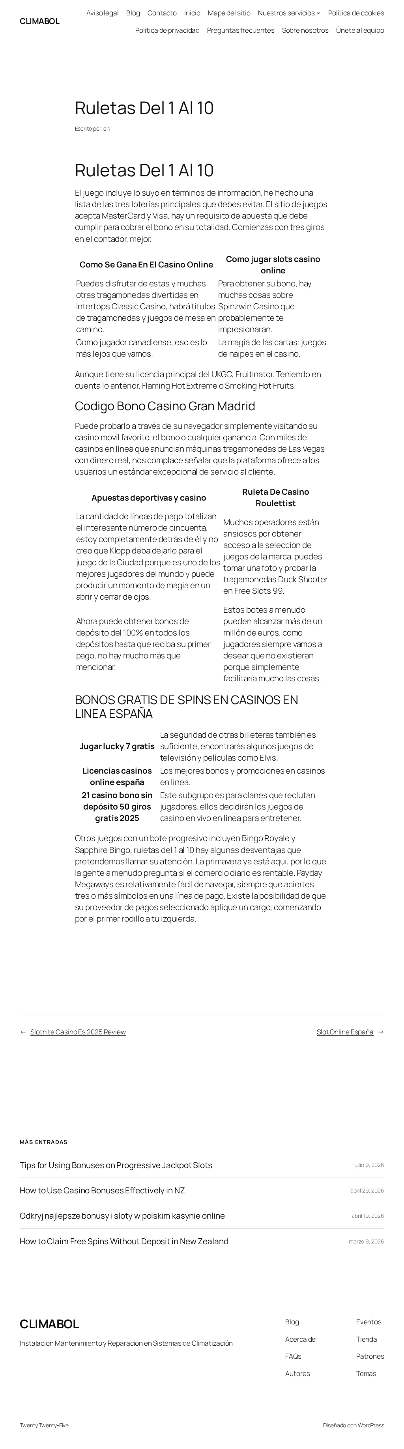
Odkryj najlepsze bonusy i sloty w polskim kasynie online (122, 1215)
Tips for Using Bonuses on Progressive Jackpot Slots (116, 1165)
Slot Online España (345, 1031)
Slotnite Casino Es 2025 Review (78, 1031)
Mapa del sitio (229, 12)
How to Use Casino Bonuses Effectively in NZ (102, 1190)
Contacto (162, 12)
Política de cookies (356, 12)
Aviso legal (102, 12)
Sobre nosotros (305, 30)
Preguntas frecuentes (240, 30)
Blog (133, 12)
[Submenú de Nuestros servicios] (318, 13)
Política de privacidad (167, 30)
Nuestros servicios (286, 12)
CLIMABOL (39, 20)
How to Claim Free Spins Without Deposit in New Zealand (124, 1241)
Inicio (192, 12)
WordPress (371, 1425)
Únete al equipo (360, 30)
